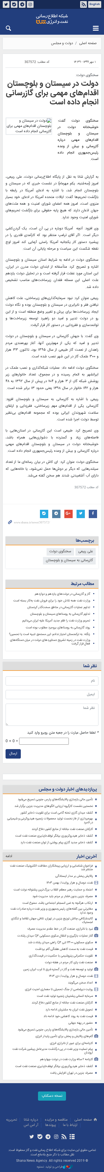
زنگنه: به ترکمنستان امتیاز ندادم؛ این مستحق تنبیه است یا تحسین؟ (49, 634)
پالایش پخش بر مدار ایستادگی (74, 876)
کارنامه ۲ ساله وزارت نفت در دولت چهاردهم (66, 1059)
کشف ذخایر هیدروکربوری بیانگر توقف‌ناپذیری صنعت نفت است (54, 836)
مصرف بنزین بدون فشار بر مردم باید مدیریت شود (62, 896)
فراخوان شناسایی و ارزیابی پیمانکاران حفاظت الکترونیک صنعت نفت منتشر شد (51, 868)
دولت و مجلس (62, 43)
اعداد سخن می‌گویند (80, 983)
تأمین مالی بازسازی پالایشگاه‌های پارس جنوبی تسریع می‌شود (55, 799)
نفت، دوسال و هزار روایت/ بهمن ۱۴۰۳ (69, 883)
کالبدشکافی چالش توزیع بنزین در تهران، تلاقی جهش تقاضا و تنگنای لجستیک (52, 920)
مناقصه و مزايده (56, 1120)
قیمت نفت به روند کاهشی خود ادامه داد (68, 1016)
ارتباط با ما (70, 1125)
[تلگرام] (47, 1137)
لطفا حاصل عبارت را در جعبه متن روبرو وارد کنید (62, 733)
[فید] (64, 1137)
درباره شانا (31, 1120)
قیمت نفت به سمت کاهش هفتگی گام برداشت (64, 949)
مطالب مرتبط (82, 584)
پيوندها (50, 1125)
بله (14, 4)
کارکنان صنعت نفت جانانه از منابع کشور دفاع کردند (62, 829)
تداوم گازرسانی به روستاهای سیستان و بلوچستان (60, 614)
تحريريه (11, 1120)
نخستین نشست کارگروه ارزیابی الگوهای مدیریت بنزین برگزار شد (53, 806)
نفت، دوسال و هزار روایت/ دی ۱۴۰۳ (71, 976)
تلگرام (22, 4)
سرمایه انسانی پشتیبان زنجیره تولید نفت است (65, 996)
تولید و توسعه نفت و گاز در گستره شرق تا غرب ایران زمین (58, 969)
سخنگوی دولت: (87, 75)
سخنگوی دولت (60, 551)
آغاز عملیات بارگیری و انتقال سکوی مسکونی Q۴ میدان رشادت (55, 936)
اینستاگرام (30, 4)
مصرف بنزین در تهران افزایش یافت (71, 1073)
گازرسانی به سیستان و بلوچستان (69, 560)
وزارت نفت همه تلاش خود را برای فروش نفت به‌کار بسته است (51, 601)
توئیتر (6, 4)
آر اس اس (31, 1125)
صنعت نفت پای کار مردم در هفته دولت (69, 962)
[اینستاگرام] (56, 1137)
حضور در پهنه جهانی (81, 1023)
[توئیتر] (31, 1137)
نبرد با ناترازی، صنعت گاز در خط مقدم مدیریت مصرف (60, 929)
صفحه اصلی (88, 43)
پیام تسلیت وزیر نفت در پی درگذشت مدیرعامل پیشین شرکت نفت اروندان (52, 1051)
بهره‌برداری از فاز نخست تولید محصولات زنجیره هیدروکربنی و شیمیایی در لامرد (50, 820)
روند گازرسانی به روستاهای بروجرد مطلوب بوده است (58, 627)
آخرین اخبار (87, 856)
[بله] (39, 1137)
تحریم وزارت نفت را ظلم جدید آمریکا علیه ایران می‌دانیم (56, 621)
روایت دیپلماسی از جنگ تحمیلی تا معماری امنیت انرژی (59, 989)
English (95, 4)
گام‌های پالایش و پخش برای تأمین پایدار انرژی (64, 1036)
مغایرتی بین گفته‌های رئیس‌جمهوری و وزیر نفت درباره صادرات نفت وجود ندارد (52, 911)
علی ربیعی (85, 551)
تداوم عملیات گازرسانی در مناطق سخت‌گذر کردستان (58, 607)
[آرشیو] (72, 1137)
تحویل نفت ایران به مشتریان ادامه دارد (69, 1010)
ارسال (13, 754)
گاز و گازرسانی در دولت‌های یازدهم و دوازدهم (62, 594)
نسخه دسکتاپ (52, 1096)
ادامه (9, 856)
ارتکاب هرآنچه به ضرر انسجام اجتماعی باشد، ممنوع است (57, 903)
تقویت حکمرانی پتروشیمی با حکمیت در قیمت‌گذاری (61, 956)
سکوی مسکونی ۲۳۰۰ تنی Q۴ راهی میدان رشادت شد (60, 942)
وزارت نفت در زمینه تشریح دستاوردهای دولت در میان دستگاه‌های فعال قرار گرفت (50, 642)
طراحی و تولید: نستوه (50, 1167)
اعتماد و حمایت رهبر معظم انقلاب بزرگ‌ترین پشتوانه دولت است (53, 890)
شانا (52, 19)
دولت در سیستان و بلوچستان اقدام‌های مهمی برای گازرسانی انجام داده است (52, 93)
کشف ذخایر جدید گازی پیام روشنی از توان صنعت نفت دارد (57, 842)
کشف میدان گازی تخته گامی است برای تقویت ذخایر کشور (57, 813)
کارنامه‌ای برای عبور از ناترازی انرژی (71, 1043)
